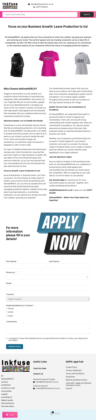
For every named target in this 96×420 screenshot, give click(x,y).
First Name (11, 261)
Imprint (69, 388)
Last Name (54, 261)
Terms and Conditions (75, 374)
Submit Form (15, 346)
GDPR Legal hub (74, 362)
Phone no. (10, 272)
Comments (11, 321)
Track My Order (39, 368)
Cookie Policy (71, 367)
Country (10, 294)
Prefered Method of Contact (19, 305)
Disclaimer (70, 377)
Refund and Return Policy (76, 380)
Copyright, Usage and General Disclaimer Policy (78, 384)
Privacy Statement (74, 370)
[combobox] (39, 14)
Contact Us (38, 374)
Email (8, 283)
